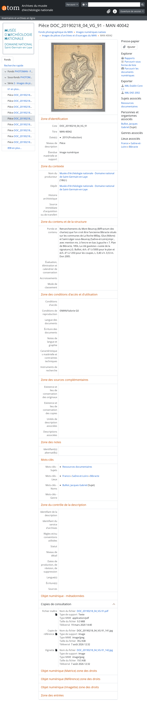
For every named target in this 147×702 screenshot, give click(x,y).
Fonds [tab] (7, 59)
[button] (108, 11)
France (66, 476)
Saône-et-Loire (80, 476)
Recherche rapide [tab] (13, 65)
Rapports (130, 58)
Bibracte (94, 476)
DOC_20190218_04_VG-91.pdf (92, 611)
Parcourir (71, 4)
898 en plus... (15, 148)
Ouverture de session (131, 11)
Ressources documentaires (77, 466)
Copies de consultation (56, 604)
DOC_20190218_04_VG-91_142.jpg (95, 650)
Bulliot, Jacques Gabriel (74, 485)
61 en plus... (14, 89)
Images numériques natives (91, 32)
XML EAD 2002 (132, 92)
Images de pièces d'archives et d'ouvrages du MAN (69, 35)
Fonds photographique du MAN (55, 32)
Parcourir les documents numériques (130, 72)
